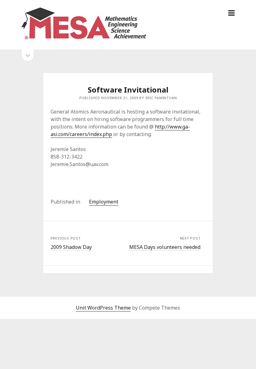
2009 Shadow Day (71, 247)
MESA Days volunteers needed (164, 247)
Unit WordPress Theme (103, 307)
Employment (103, 201)
